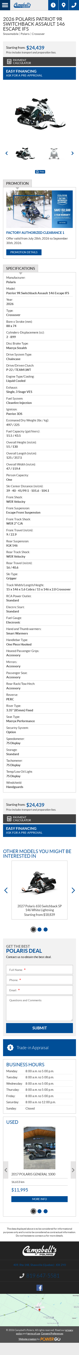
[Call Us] (74, 5)
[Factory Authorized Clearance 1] (39, 209)
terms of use (33, 1333)
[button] (6, 153)
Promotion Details (23, 252)
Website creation (28, 1339)
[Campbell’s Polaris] (29, 5)
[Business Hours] (53, 5)
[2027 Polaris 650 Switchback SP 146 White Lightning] (39, 882)
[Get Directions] (64, 5)
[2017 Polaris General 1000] (39, 1148)
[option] (39, 113)
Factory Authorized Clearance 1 (35, 232)
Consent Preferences (52, 1333)
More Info (39, 1199)
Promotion (17, 183)
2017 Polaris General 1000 (33, 1174)
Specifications (20, 268)
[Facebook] (39, 1288)
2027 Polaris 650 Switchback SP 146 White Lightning (39, 908)
